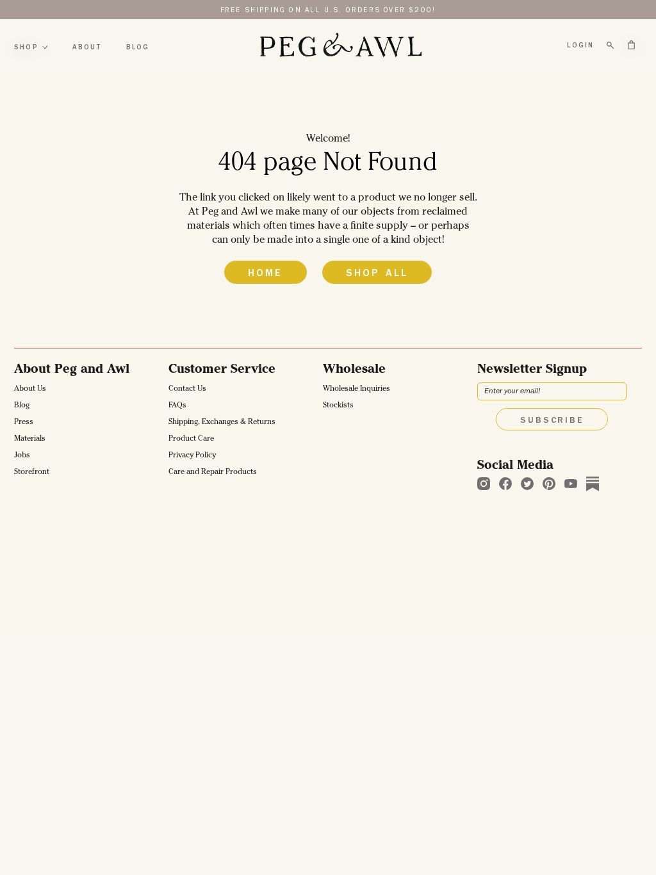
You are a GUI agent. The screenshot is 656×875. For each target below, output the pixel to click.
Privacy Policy (192, 456)
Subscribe (551, 420)
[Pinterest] (549, 483)
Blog (138, 47)
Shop (26, 47)
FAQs (177, 406)
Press (23, 423)
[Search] (610, 45)
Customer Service (221, 370)
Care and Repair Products (212, 473)
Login (580, 45)
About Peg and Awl (71, 370)
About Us (30, 389)
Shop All (377, 274)
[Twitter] (527, 483)
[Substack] (592, 483)
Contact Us (187, 389)
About (86, 47)
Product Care (191, 439)
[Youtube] (570, 483)
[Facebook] (505, 483)
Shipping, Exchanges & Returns (221, 423)
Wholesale (354, 370)
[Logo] (340, 45)
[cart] (631, 45)
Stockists (338, 406)
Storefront (31, 473)
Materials (29, 439)
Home (265, 274)
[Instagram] (483, 483)
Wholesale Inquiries (356, 389)
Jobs (22, 456)
